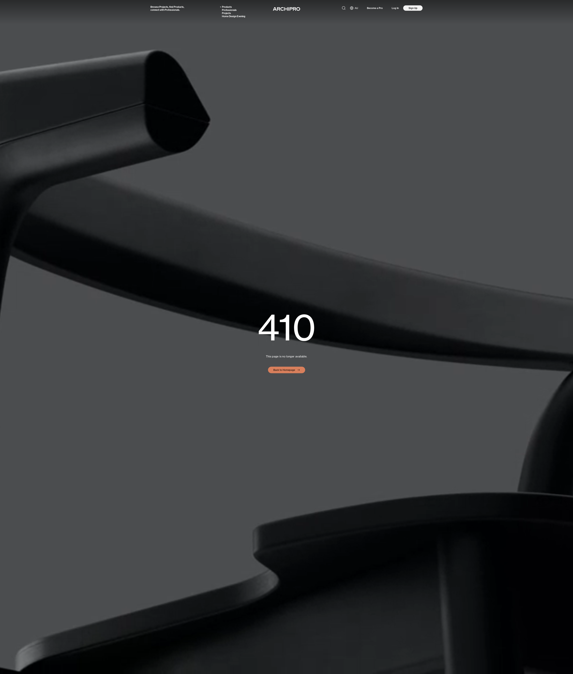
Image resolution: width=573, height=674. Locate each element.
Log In (395, 8)
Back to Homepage (284, 369)
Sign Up (413, 8)
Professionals (172, 9)
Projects (163, 6)
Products (179, 6)
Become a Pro (375, 8)
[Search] (343, 8)
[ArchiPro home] (286, 9)
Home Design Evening (233, 16)
